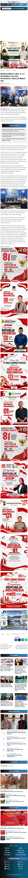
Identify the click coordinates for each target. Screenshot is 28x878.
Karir (20, 848)
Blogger (8, 866)
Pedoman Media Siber (20, 854)
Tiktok (21, 866)
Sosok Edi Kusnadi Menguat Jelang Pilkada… (15, 838)
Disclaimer (7, 852)
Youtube (21, 864)
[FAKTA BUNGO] (14, 2)
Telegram (8, 868)
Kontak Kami (7, 854)
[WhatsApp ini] (25, 639)
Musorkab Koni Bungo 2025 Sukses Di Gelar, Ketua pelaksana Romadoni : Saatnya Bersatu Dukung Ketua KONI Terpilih (13, 135)
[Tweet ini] (19, 639)
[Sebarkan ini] (15, 639)
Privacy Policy (20, 850)
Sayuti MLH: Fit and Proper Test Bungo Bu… (16, 833)
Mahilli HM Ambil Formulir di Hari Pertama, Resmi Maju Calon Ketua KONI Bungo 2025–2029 (7, 703)
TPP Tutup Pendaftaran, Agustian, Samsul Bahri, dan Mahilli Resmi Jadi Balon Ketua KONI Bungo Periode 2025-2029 (21, 687)
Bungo (2, 634)
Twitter (21, 862)
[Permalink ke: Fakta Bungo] (2, 83)
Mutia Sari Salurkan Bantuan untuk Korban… (15, 802)
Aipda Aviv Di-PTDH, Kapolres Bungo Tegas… (15, 796)
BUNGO (11, 731)
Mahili (23, 634)
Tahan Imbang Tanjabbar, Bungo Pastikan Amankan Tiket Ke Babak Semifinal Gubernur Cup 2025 (21, 704)
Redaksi (7, 850)
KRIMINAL (15, 753)
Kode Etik (7, 848)
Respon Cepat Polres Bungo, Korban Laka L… (16, 744)
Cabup (7, 634)
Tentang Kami (20, 852)
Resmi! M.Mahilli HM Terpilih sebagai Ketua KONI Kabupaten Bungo (7, 685)
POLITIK (11, 748)
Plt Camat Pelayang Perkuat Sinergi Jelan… (16, 738)
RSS (21, 868)
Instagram (8, 864)
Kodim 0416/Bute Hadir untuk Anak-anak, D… (12, 791)
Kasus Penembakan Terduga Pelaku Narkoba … (16, 733)
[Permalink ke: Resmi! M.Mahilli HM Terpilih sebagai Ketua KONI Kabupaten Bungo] (7, 679)
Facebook (8, 862)
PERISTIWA (15, 731)
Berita (8, 731)
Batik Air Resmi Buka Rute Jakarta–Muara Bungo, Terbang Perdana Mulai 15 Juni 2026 (7, 668)
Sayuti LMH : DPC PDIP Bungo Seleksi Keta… (15, 750)
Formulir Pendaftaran (15, 634)
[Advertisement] (14, 26)
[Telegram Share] (22, 639)
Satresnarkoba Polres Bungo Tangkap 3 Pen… (14, 756)
